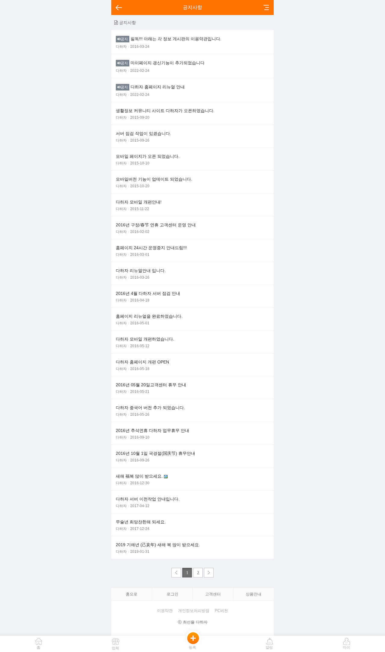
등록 (192, 647)
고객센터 (213, 594)
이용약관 (165, 610)
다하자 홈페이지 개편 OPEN (142, 362)
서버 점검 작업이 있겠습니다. (143, 133)
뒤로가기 (118, 7)
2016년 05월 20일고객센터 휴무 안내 (151, 384)
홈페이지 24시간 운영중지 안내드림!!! (151, 247)
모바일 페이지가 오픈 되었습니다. (148, 156)
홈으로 (131, 594)
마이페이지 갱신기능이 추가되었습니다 (163, 62)
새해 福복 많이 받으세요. (140, 476)
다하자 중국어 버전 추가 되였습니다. (150, 407)
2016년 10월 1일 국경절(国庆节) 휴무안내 (155, 453)
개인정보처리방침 (193, 610)
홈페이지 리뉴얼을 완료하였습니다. (149, 316)
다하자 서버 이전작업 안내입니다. (148, 499)
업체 (115, 648)
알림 (269, 647)
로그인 (172, 594)
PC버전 (221, 610)
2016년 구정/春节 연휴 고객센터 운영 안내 (156, 224)
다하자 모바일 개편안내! (139, 202)
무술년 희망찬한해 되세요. (141, 521)
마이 (346, 647)
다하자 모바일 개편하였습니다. (145, 339)
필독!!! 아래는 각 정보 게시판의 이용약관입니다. (171, 38)
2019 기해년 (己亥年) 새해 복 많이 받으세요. (158, 544)
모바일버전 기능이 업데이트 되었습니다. (154, 179)
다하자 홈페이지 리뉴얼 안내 (153, 86)
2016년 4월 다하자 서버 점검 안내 (148, 293)
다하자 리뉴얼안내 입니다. (141, 270)
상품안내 (253, 594)
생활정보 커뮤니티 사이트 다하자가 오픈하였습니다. (165, 110)
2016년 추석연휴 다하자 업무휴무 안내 (152, 430)
